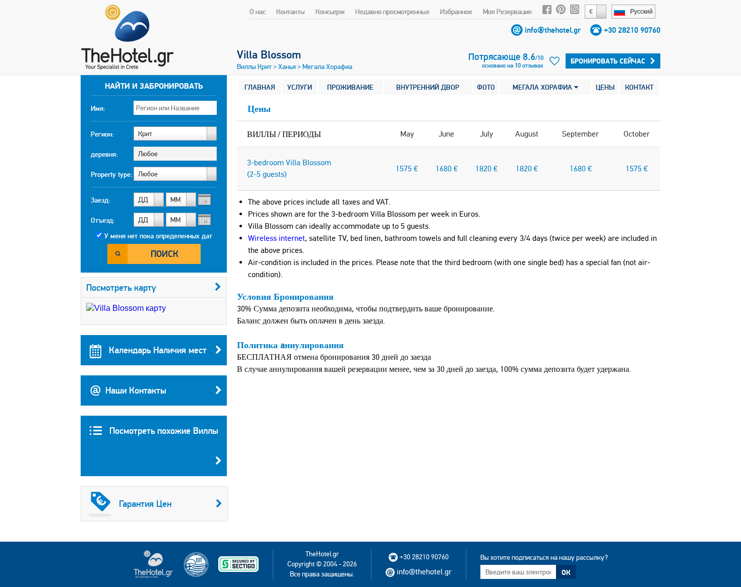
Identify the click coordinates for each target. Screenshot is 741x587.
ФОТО (486, 87)
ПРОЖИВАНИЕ (350, 87)
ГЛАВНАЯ (259, 87)
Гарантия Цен (145, 503)
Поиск (164, 253)
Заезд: (100, 200)
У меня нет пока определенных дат (158, 235)
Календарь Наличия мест (156, 350)
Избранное (456, 11)
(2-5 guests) (267, 174)
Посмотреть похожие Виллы (162, 430)
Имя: (98, 108)
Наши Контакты (135, 390)
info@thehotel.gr (553, 30)
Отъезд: (103, 220)
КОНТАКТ (639, 87)
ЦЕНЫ (605, 87)
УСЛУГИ (299, 87)
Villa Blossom (269, 54)
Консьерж (330, 11)
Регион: (102, 134)
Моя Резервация (507, 11)
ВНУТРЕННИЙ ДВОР (427, 87)
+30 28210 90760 (632, 30)
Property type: (112, 174)
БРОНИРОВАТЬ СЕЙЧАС (608, 61)
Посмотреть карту (121, 287)
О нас (258, 11)
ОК (566, 572)
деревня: (104, 154)
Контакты (290, 11)
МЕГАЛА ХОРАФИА (543, 87)
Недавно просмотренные (392, 11)
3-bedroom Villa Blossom (289, 162)
